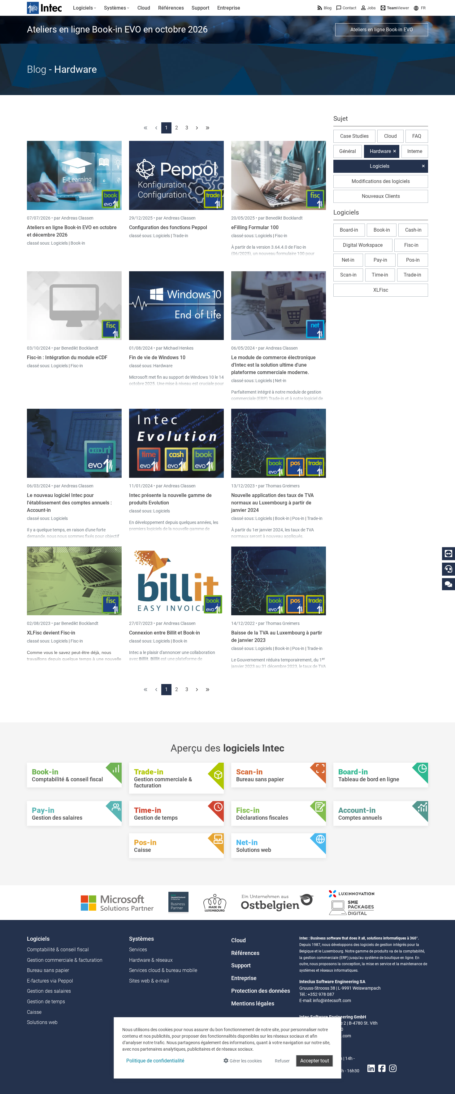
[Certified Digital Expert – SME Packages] (351, 902)
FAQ (416, 136)
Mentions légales (252, 1003)
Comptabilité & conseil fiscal (58, 949)
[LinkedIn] (371, 1068)
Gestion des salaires (49, 991)
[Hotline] (448, 568)
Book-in (78, 243)
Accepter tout (314, 1061)
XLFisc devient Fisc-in (51, 633)
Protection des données (260, 991)
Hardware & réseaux (151, 960)
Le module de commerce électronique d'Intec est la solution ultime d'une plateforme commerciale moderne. (273, 365)
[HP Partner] (178, 902)
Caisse (34, 1012)
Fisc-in (281, 235)
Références (245, 953)
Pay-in (380, 260)
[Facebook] (382, 1068)
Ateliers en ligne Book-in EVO (381, 30)
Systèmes (141, 939)
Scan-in (348, 275)
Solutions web (42, 1022)
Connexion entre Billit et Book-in (164, 633)
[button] (419, 8)
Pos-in (298, 518)
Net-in (280, 380)
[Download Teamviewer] (448, 553)
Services (138, 949)
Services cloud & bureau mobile (163, 970)
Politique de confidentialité (155, 1061)
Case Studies (354, 136)
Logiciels (60, 243)
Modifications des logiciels (381, 181)
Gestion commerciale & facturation (64, 960)
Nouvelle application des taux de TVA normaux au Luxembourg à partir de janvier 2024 (272, 502)
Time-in (380, 275)
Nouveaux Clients (381, 196)
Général (347, 151)
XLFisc (380, 290)
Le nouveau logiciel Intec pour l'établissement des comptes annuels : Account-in (69, 502)
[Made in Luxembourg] (214, 902)
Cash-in (413, 230)
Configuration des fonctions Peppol (168, 227)
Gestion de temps (46, 1002)
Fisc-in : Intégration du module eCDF (67, 357)
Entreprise (244, 978)
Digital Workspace (363, 245)
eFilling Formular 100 (255, 227)
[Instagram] (392, 1068)
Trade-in (180, 235)
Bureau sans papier (48, 970)
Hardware (162, 365)
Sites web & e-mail (149, 981)
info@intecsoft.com (332, 1000)
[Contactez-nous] (448, 584)
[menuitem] (84, 8)
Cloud (390, 136)
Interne (414, 151)
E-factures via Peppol (50, 981)
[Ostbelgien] (277, 902)
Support (241, 965)
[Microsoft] (117, 902)
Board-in (349, 230)
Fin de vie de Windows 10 (157, 357)
